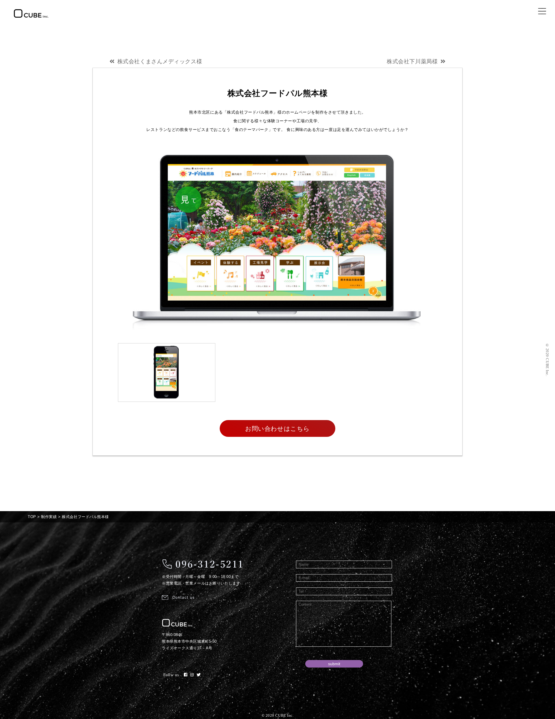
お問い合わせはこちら (277, 428)
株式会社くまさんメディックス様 (159, 61)
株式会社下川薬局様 (412, 61)
